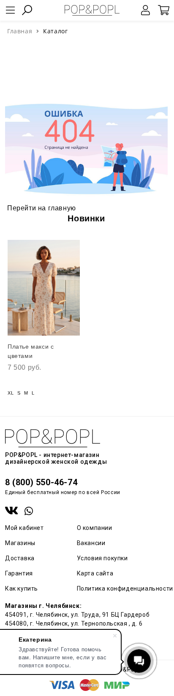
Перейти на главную (41, 208)
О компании (94, 527)
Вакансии (91, 543)
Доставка (20, 558)
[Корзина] (163, 10)
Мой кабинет (24, 527)
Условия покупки (102, 558)
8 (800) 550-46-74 (41, 482)
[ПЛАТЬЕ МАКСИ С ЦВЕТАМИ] (44, 288)
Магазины (20, 543)
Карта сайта (95, 573)
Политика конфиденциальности (125, 588)
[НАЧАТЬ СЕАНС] (145, 10)
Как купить (21, 588)
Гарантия (19, 573)
